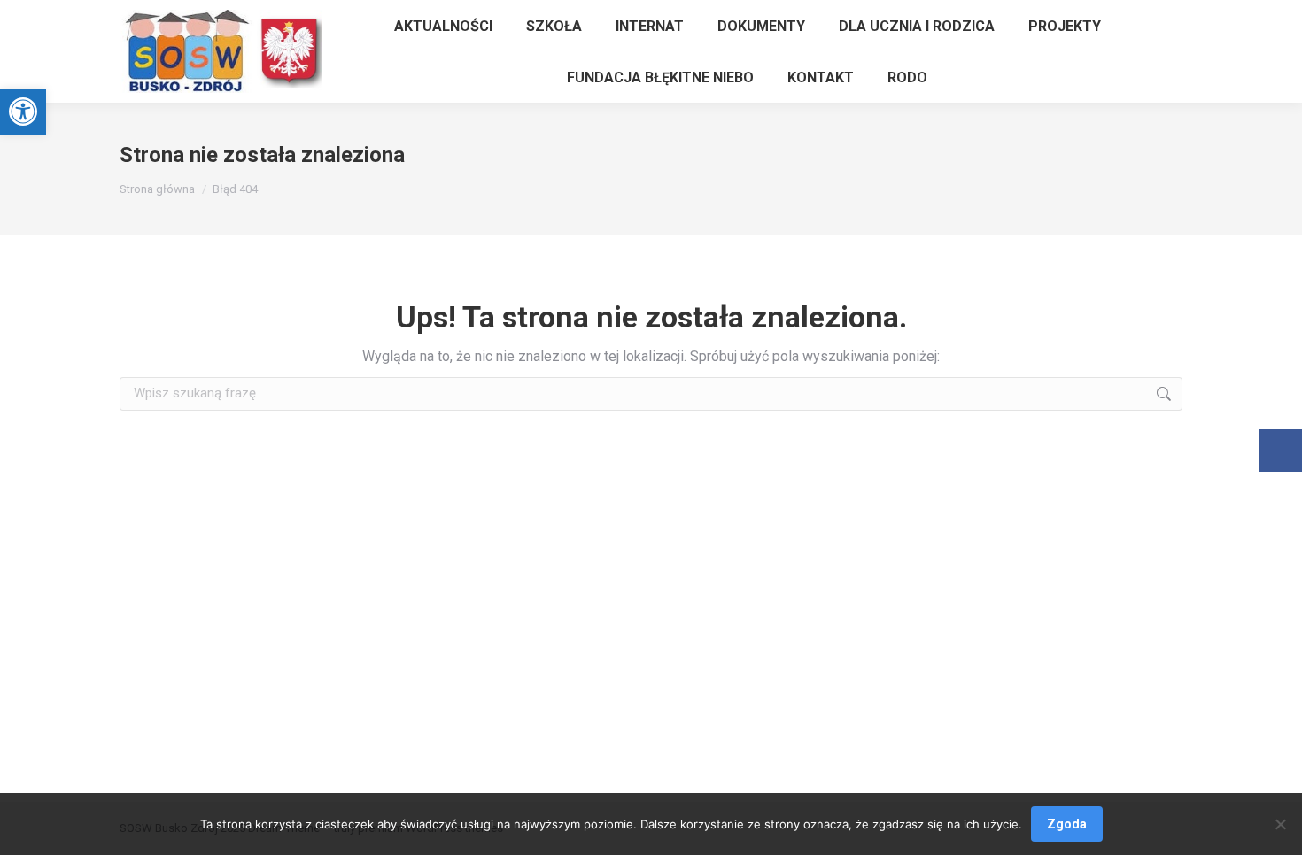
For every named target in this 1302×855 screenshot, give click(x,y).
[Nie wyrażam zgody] (1280, 824)
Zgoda (1067, 824)
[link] (23, 112)
